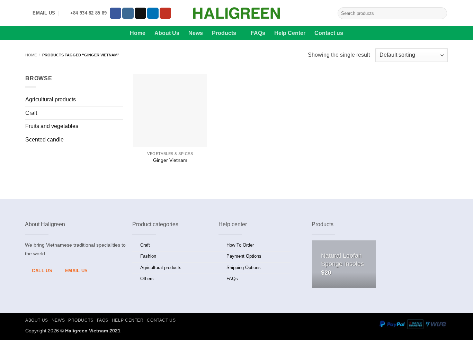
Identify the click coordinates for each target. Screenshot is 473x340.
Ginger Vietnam (170, 160)
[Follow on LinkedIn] (153, 13)
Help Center (289, 33)
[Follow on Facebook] (115, 13)
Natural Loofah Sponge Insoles (342, 259)
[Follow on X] (140, 13)
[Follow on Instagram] (128, 13)
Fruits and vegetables (51, 126)
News (195, 33)
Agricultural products (50, 99)
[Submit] (440, 13)
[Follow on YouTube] (165, 13)
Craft (31, 113)
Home (137, 33)
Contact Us (161, 320)
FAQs (258, 33)
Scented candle (44, 140)
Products (224, 33)
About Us (166, 33)
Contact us (328, 33)
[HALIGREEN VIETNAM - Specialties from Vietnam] (236, 13)
